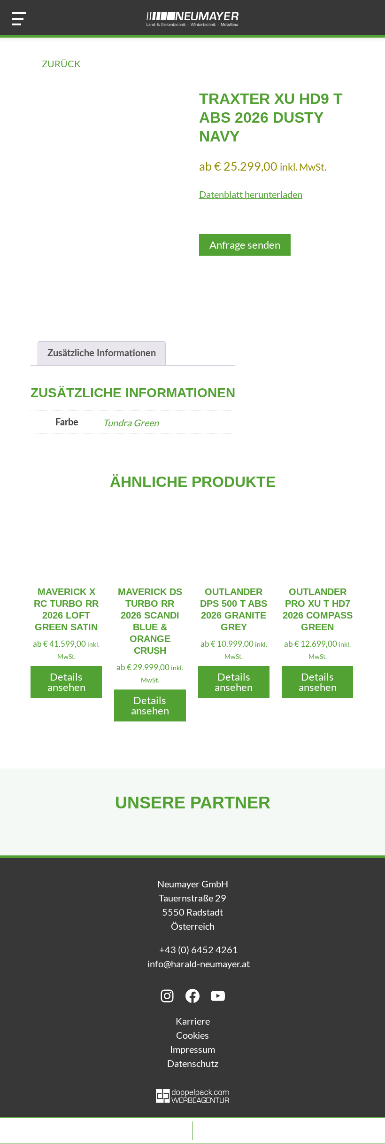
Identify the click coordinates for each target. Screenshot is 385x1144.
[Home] (192, 19)
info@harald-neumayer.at (198, 963)
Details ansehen (66, 681)
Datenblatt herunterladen (250, 194)
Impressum (192, 1049)
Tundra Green (131, 422)
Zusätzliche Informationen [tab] (101, 353)
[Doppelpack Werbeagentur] (192, 1099)
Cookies (192, 1035)
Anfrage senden (244, 244)
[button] (19, 18)
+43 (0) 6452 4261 (198, 949)
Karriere (193, 1020)
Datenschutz (192, 1063)
